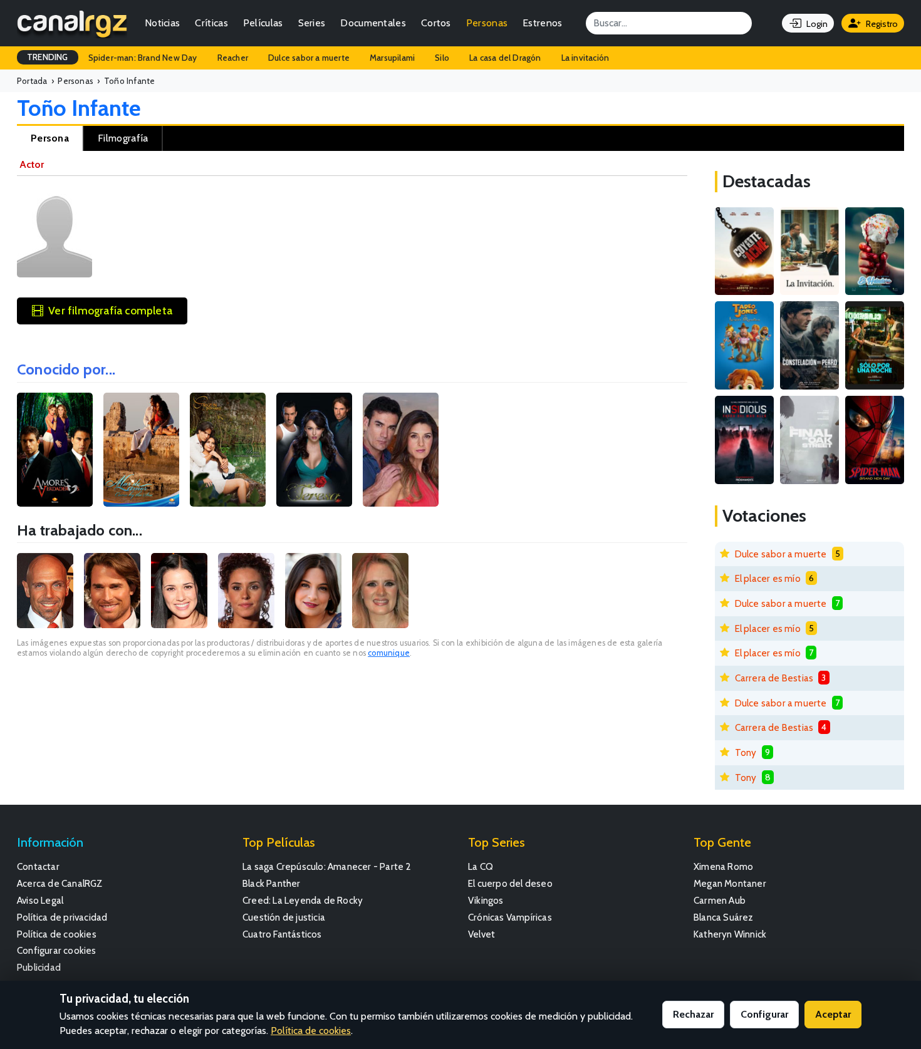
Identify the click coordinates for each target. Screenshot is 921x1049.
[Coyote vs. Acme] (744, 251)
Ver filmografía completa (110, 310)
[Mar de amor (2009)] (141, 450)
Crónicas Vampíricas (510, 917)
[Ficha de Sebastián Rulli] (112, 590)
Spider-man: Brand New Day (142, 58)
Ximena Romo (723, 866)
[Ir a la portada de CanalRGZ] (72, 23)
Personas (486, 23)
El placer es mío (768, 578)
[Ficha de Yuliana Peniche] (179, 590)
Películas (263, 23)
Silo (442, 58)
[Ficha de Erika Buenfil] (380, 590)
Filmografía (123, 138)
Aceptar (833, 1014)
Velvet (481, 934)
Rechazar (693, 1014)
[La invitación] (809, 251)
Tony (746, 752)
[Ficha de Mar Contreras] (246, 590)
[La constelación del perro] (809, 345)
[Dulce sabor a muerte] (874, 251)
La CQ (480, 866)
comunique (389, 653)
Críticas (211, 23)
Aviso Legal (40, 900)
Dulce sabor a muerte (309, 58)
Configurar (764, 1014)
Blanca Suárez (724, 917)
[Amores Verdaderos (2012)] (55, 450)
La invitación (585, 58)
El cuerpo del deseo (510, 883)
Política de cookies (56, 934)
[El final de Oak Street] (809, 440)
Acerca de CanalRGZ (60, 883)
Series (312, 23)
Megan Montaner (730, 883)
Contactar (38, 866)
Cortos (436, 23)
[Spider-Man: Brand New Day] (874, 440)
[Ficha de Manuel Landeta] (45, 590)
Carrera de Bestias (774, 678)
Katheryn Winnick (730, 934)
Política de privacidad (62, 917)
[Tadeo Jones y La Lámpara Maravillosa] (744, 345)
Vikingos (486, 900)
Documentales (373, 23)
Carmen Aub (720, 900)
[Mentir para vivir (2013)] (401, 450)
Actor (31, 164)
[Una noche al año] (874, 345)
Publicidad (39, 967)
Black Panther (271, 883)
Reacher (232, 58)
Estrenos (542, 23)
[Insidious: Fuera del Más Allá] (744, 440)
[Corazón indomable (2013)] (228, 450)
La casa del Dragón (505, 58)
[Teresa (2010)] (314, 450)
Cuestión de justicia (283, 917)
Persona (50, 138)
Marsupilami (392, 58)
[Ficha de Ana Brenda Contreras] (313, 590)
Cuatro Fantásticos (282, 934)
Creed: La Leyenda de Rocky (302, 900)
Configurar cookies (56, 950)
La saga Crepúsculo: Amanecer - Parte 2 (327, 866)
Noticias (162, 23)
